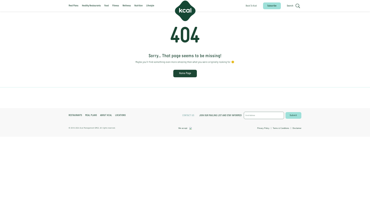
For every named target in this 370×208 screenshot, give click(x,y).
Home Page (185, 73)
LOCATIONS (120, 115)
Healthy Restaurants (91, 5)
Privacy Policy (263, 128)
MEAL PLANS (91, 115)
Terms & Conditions (281, 128)
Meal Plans (73, 5)
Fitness (115, 5)
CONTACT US (188, 115)
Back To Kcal (251, 6)
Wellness (127, 5)
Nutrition (138, 5)
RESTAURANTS (75, 115)
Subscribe (271, 6)
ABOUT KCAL (106, 115)
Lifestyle (150, 5)
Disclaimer (297, 128)
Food (106, 5)
